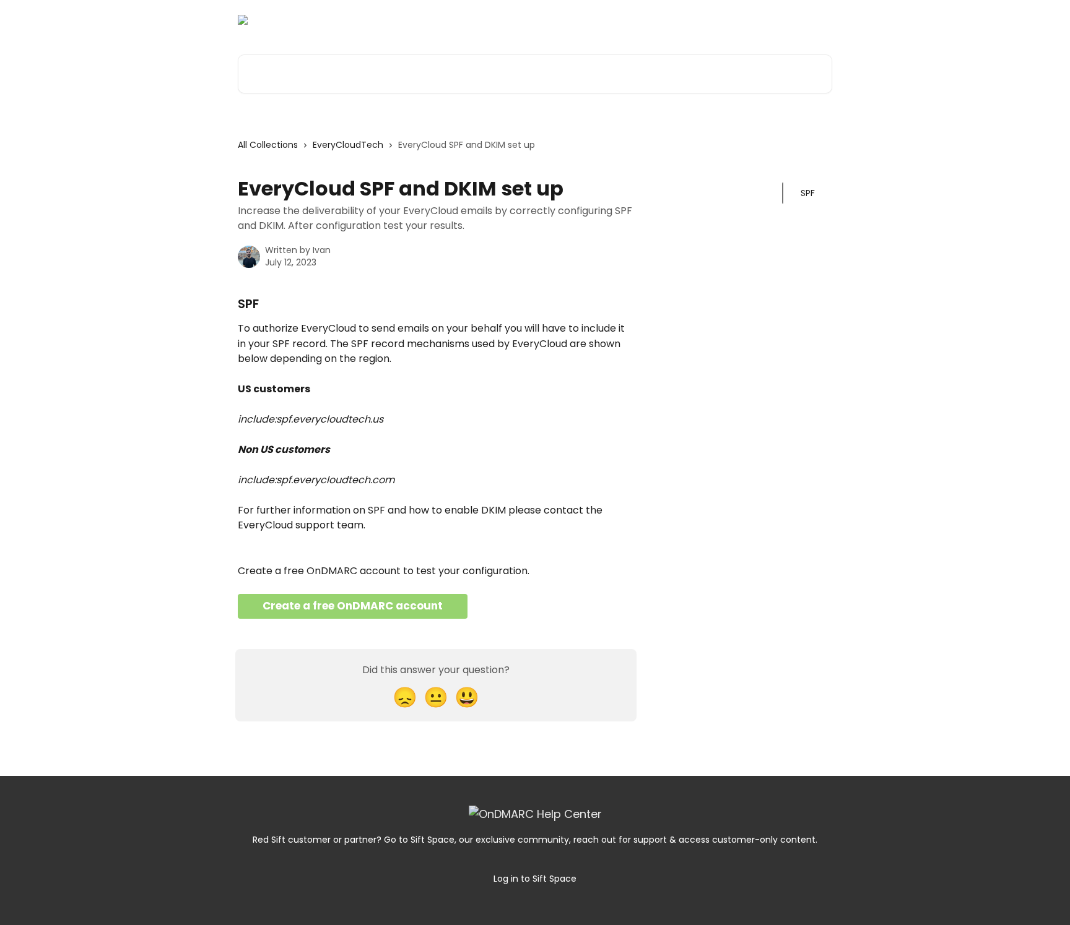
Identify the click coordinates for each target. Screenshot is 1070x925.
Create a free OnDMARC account (353, 605)
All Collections (268, 145)
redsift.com (798, 19)
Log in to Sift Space (535, 878)
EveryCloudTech (348, 145)
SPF (808, 193)
